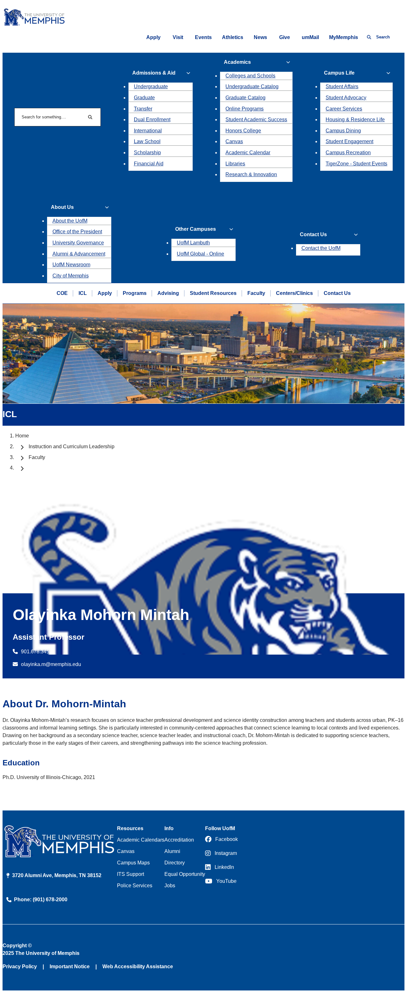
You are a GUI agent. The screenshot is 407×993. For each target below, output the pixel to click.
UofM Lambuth (193, 242)
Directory (174, 862)
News (260, 37)
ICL (83, 293)
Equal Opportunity (184, 874)
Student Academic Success (256, 119)
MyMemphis (343, 37)
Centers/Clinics (294, 293)
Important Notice (70, 966)
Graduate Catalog (245, 97)
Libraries (235, 163)
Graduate (144, 97)
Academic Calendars (140, 840)
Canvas (234, 141)
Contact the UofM (321, 248)
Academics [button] (237, 62)
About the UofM (69, 220)
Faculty (256, 293)
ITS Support (130, 874)
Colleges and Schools (250, 75)
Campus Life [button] (339, 73)
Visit (178, 37)
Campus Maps (133, 862)
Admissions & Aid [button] (154, 73)
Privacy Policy (20, 966)
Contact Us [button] (313, 234)
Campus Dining (343, 130)
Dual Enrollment (152, 119)
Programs (135, 293)
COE (62, 293)
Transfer (143, 108)
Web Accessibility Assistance (137, 966)
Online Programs (244, 108)
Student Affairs (342, 86)
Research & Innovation (251, 174)
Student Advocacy (346, 97)
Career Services (344, 108)
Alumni (172, 851)
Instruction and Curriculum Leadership (71, 446)
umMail (310, 37)
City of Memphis (70, 275)
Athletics (232, 37)
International (148, 130)
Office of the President (77, 231)
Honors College (243, 130)
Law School (147, 141)
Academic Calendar (247, 152)
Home (22, 435)
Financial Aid (148, 163)
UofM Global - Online (200, 254)
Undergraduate (151, 86)
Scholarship (147, 152)
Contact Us (337, 293)
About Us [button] (62, 207)
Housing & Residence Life (355, 119)
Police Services (134, 885)
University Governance (78, 242)
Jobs (169, 885)
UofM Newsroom (71, 264)
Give (284, 37)
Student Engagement (349, 141)
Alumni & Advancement (78, 254)
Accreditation (179, 840)
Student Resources (213, 293)
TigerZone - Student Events (356, 163)
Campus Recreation (348, 152)
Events (203, 37)
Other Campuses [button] (195, 229)
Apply (153, 37)
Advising (168, 293)
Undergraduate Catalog (252, 86)
